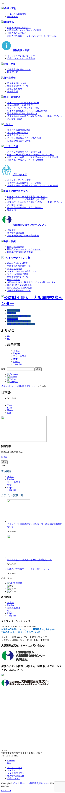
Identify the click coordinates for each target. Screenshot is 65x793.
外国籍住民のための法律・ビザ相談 (24, 30)
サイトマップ (13, 770)
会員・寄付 (10, 8)
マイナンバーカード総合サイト (22, 271)
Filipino (16, 361)
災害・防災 (10, 64)
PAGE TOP (6, 790)
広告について (13, 778)
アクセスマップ (14, 767)
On (8, 336)
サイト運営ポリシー (16, 773)
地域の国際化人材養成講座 (20, 105)
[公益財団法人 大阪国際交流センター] (32, 303)
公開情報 (11, 230)
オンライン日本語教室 (17, 133)
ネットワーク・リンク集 (17, 257)
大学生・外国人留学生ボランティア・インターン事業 (32, 185)
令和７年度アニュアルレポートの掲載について (29, 559)
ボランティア (20, 174)
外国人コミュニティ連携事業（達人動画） (27, 199)
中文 (15, 359)
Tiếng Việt (17, 364)
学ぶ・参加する (12, 97)
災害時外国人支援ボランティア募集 (24, 183)
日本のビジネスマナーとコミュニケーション (28, 569)
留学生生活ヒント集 (16, 83)
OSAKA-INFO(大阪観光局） (20, 285)
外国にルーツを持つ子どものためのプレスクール (30, 155)
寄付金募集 (12, 16)
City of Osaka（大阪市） (18, 263)
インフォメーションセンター (21, 56)
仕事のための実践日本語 (19, 130)
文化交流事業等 (14, 89)
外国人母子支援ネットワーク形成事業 (25, 160)
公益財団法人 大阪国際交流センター (31, 783)
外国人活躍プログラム (16, 191)
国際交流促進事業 (15, 247)
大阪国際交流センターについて (29, 224)
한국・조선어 (19, 356)
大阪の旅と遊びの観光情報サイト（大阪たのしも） (31, 282)
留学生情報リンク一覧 (17, 86)
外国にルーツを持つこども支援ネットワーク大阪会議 (32, 157)
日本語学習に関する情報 (19, 141)
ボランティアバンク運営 (19, 180)
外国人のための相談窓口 (19, 28)
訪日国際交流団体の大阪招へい (22, 113)
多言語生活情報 (14, 269)
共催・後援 (10, 241)
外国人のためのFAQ (16, 33)
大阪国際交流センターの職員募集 (23, 236)
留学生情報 (10, 77)
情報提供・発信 (21, 50)
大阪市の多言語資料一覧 (19, 266)
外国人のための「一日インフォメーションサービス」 (32, 36)
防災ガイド (12, 72)
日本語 (16, 351)
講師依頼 (11, 210)
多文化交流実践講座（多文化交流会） (25, 207)
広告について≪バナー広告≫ (21, 58)
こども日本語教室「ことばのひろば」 (25, 138)
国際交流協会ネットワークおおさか (24, 249)
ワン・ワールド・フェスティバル (23, 108)
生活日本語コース (15, 135)
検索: (3, 369)
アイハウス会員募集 (16, 14)
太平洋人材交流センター (19, 290)
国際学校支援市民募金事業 (20, 252)
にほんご (8, 124)
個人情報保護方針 (15, 233)
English (16, 353)
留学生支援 (12, 91)
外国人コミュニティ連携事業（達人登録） (27, 197)
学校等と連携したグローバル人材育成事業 (27, 111)
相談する (9, 22)
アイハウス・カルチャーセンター (23, 102)
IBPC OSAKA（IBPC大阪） (20, 288)
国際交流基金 (13, 279)
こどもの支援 (11, 146)
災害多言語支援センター (19, 69)
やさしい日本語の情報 (17, 274)
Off (8, 338)
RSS (9, 763)
